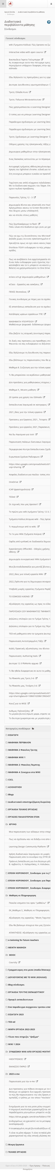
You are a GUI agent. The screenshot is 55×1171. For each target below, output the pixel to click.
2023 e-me (14, 1074)
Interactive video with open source (26, 52)
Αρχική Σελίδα (9, 12)
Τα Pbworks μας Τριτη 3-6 (22, 678)
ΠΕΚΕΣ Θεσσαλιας (18, 291)
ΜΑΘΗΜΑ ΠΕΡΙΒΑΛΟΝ (19, 742)
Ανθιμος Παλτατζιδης (20, 711)
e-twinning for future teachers (23, 940)
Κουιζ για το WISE (18, 703)
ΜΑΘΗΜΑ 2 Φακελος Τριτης (22, 749)
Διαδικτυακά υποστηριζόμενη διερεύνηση (30, 802)
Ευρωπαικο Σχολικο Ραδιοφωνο (25, 456)
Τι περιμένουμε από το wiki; (23, 526)
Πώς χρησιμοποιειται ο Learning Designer (30, 107)
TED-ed (11, 1021)
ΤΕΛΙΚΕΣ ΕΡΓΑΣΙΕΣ (17, 1152)
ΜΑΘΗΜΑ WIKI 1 (16, 757)
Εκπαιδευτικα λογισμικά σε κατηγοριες (28, 404)
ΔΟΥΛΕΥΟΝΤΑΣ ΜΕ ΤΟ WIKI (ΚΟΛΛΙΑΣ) (27, 977)
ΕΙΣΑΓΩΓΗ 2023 (16, 1014)
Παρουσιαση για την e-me (22, 1081)
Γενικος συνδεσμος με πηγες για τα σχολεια (31, 299)
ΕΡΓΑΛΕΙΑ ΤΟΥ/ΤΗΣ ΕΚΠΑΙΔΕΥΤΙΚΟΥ (26, 992)
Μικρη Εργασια (16, 1144)
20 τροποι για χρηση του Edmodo (26, 397)
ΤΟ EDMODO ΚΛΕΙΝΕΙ (20, 596)
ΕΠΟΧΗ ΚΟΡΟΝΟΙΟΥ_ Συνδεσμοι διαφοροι (30, 888)
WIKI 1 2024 (14, 1044)
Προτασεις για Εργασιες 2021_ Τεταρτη (28, 419)
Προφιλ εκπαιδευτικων (20, 999)
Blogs (11, 794)
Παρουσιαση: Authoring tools (24, 656)
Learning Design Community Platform (28, 846)
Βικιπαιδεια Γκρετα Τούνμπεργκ (25, 59)
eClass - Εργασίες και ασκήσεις (24, 284)
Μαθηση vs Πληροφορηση (22, 895)
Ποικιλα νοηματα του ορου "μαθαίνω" (28, 902)
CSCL (10, 779)
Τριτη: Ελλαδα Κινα (19, 92)
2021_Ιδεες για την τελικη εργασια (26, 412)
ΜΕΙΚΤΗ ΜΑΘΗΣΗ (17, 947)
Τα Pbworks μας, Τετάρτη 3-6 (23, 685)
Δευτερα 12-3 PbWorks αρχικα (24, 663)
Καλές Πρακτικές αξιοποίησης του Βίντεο (29, 648)
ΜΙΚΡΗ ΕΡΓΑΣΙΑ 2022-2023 (21, 1029)
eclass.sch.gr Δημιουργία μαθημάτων (28, 277)
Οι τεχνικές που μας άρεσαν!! (24, 504)
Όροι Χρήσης (35, 1165)
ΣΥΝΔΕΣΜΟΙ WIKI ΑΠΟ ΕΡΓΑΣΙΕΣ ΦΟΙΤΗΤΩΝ (31, 1051)
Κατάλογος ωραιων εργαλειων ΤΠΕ (26, 314)
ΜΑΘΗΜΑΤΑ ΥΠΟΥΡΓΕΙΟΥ (22, 321)
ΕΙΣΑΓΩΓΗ (13, 735)
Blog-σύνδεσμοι (16, 984)
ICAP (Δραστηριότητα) (20, 489)
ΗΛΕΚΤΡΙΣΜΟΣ (16, 1059)
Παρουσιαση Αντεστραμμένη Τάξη (26, 641)
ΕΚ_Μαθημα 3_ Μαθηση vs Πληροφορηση (30, 910)
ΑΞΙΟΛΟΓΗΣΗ (15, 787)
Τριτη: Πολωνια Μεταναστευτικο (25, 99)
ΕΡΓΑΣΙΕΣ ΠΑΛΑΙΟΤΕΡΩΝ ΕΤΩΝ (23, 816)
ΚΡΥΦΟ (12, 824)
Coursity (13, 962)
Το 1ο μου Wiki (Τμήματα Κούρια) (26, 534)
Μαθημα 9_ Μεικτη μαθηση (23, 389)
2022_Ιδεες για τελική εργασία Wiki (26, 574)
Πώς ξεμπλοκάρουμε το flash (23, 224)
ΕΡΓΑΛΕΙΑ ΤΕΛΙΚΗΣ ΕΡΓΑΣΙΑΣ (22, 809)
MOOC (12, 955)
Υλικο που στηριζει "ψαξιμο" (23, 1036)
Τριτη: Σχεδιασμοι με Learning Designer (29, 136)
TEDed (12, 496)
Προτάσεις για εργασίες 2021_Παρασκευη (30, 427)
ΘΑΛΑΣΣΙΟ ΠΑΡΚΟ (18, 1066)
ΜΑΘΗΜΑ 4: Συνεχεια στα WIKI (24, 772)
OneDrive (14, 482)
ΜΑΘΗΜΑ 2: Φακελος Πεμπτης (24, 764)
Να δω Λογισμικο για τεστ (22, 434)
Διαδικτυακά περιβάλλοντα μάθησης (31, 12)
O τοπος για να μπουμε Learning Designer (30, 114)
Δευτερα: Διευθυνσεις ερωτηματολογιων (29, 84)
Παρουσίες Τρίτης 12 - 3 (21, 197)
